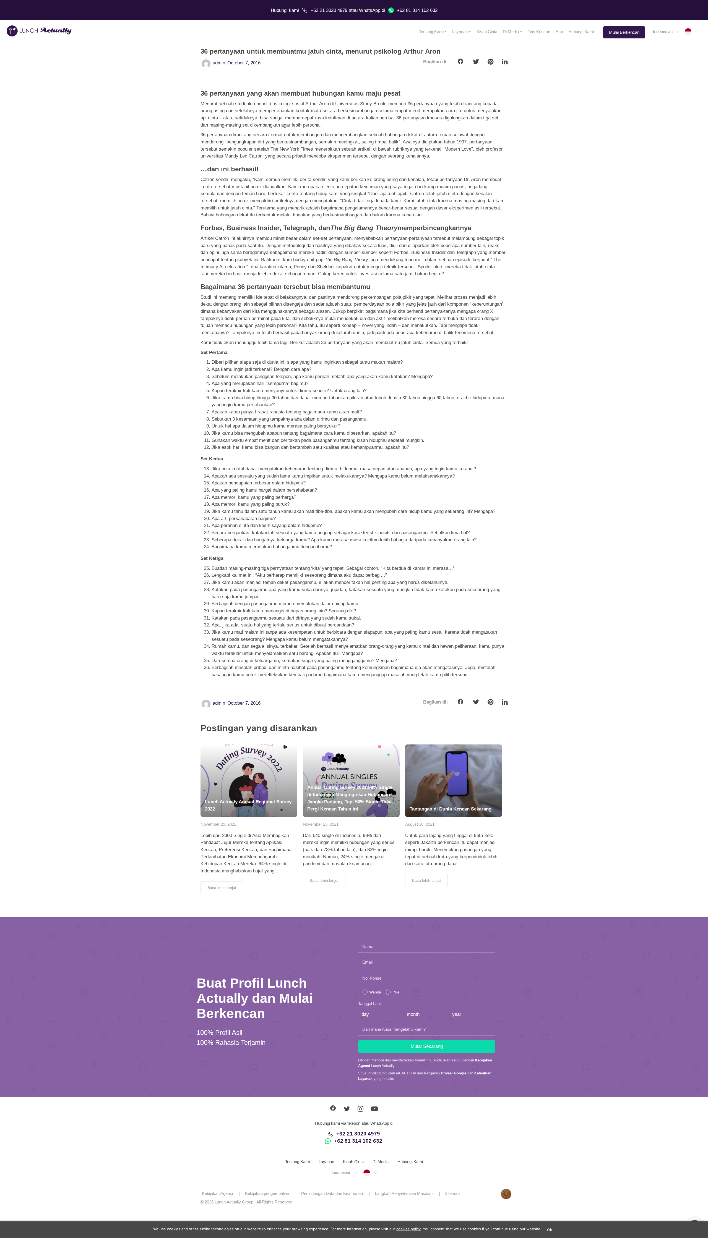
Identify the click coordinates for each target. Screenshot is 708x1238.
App (559, 31)
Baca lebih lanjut (221, 887)
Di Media (511, 31)
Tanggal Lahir (370, 1003)
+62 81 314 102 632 (417, 10)
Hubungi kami (285, 10)
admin (219, 62)
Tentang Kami (431, 31)
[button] (665, 31)
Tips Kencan (539, 31)
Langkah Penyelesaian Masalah (404, 1193)
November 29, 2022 (218, 824)
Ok (549, 1229)
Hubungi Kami (581, 31)
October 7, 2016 (244, 62)
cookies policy (408, 1229)
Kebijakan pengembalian (267, 1193)
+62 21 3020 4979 (329, 10)
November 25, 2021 (321, 824)
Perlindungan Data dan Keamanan (332, 1193)
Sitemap (452, 1193)
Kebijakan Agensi (217, 1193)
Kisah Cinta (487, 31)
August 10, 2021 (419, 824)
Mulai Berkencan (624, 32)
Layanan (460, 31)
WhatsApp (369, 10)
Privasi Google (453, 1073)
